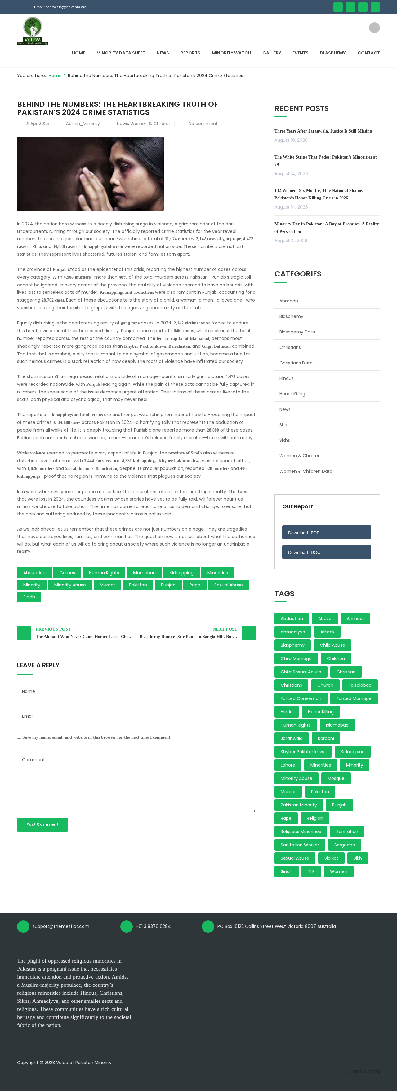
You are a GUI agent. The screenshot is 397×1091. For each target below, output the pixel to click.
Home (78, 53)
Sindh (29, 597)
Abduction (34, 573)
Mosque (336, 778)
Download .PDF (304, 532)
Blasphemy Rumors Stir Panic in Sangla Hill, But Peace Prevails (198, 633)
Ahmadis (288, 301)
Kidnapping (182, 573)
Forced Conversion (301, 698)
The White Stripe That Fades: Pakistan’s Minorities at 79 (325, 161)
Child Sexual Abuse (301, 672)
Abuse (325, 618)
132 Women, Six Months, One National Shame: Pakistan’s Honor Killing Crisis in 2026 (319, 194)
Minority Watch (231, 53)
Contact (369, 53)
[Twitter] (350, 7)
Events (300, 53)
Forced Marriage (354, 698)
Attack (327, 632)
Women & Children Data (305, 471)
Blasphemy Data (297, 332)
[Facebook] (338, 7)
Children (336, 658)
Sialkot (331, 858)
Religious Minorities (301, 831)
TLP (311, 871)
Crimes (67, 573)
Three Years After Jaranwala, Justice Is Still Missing (323, 131)
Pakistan (138, 585)
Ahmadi (355, 618)
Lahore (288, 765)
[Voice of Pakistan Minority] (32, 31)
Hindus (286, 378)
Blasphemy (333, 53)
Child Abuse (332, 645)
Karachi (326, 738)
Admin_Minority (83, 123)
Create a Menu (363, 1071)
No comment (203, 123)
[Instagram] (375, 7)
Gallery (271, 53)
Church (325, 685)
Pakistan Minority (299, 805)
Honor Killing (292, 394)
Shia (283, 425)
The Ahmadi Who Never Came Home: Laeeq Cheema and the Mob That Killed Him (86, 633)
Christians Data (296, 363)
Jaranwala (292, 738)
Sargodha (344, 845)
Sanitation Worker (300, 845)
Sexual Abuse (228, 585)
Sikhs (284, 440)
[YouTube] (363, 7)
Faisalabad (360, 685)
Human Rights (104, 573)
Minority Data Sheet (120, 53)
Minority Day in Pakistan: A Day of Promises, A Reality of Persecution (326, 228)
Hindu (287, 712)
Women (338, 871)
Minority (31, 585)
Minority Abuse (70, 585)
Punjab (168, 585)
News (163, 53)
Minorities (217, 573)
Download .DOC (304, 552)
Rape (195, 585)
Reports (190, 53)
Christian (346, 672)
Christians (290, 347)
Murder (107, 585)
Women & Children (151, 123)
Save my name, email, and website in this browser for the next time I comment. (97, 737)
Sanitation (347, 831)
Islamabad (144, 573)
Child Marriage (296, 658)
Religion (315, 818)
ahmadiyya (293, 632)
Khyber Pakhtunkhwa (303, 752)
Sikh (358, 858)
